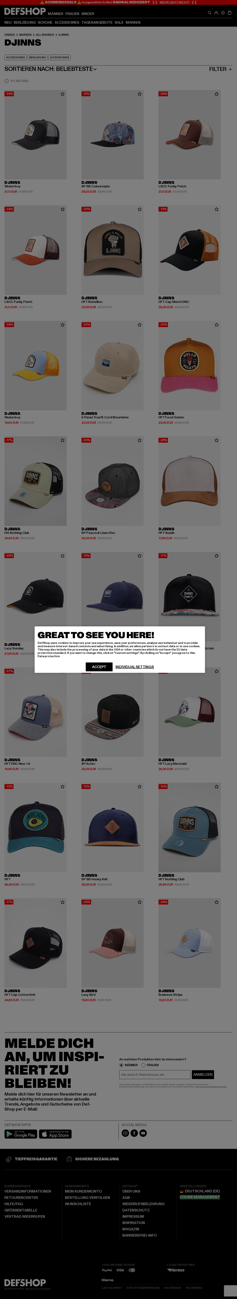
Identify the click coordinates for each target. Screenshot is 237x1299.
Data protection (49, 656)
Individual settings (135, 667)
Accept (99, 666)
